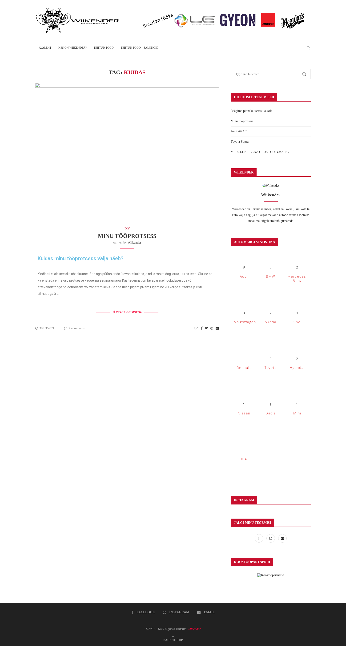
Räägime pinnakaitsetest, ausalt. (252, 111)
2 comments (76, 328)
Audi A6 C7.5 (240, 131)
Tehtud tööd (104, 47)
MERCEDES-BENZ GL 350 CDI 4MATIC (260, 152)
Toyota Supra (240, 141)
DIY (127, 228)
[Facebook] (259, 538)
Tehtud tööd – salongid (139, 47)
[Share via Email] (217, 328)
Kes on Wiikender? (72, 47)
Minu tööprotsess (127, 236)
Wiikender (134, 242)
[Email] (282, 538)
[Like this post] (195, 328)
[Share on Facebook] (202, 328)
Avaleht (45, 47)
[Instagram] (271, 538)
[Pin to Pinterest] (211, 328)
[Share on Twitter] (206, 328)
